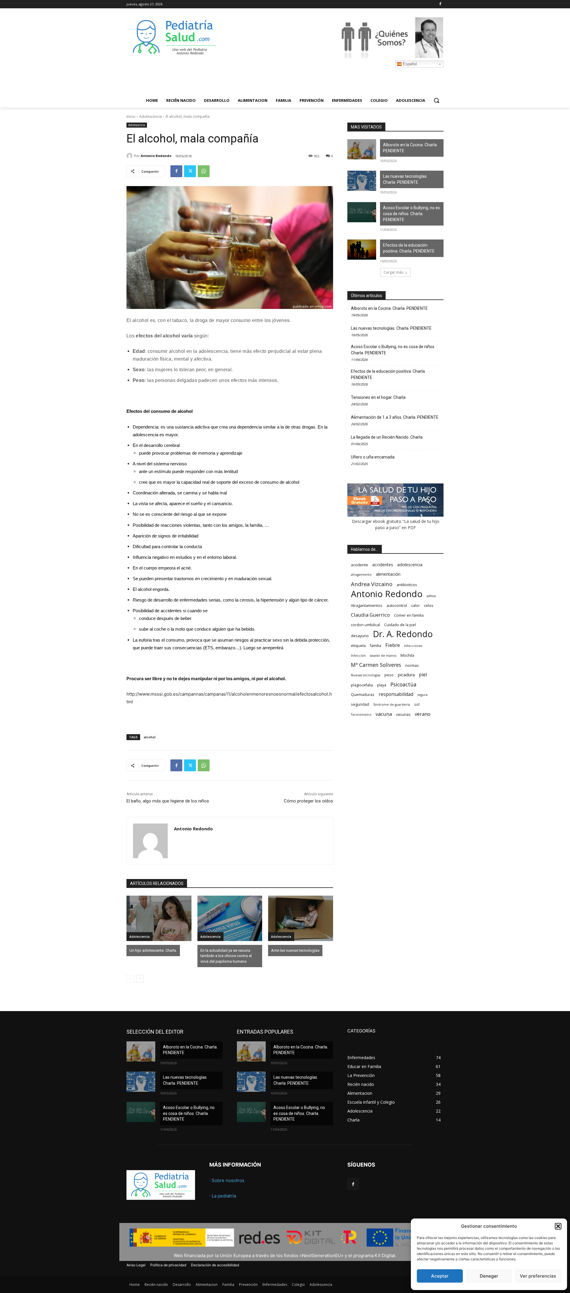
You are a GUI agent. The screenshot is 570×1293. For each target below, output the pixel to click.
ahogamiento (361, 574)
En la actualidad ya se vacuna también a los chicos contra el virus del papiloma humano (226, 955)
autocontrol (397, 605)
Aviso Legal (135, 1265)
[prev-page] (130, 979)
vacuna (384, 714)
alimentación (388, 574)
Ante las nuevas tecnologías (295, 950)
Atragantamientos (366, 605)
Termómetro (361, 715)
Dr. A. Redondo (403, 634)
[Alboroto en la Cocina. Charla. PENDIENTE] (361, 149)
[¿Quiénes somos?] (332, 37)
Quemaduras (362, 694)
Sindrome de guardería (391, 704)
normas (412, 665)
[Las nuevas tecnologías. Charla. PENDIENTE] (361, 181)
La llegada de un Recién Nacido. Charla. (387, 437)
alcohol (150, 737)
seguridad (360, 704)
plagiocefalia (362, 685)
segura (422, 695)
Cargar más (393, 272)
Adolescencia (150, 116)
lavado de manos (383, 655)
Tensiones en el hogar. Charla (378, 397)
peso (389, 675)
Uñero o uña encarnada (373, 457)
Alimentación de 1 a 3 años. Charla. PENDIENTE (394, 417)
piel (423, 675)
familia (375, 645)
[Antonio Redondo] (130, 156)
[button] (558, 1226)
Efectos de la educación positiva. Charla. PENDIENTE (409, 248)
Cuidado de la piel (400, 624)
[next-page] (139, 979)
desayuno (360, 635)
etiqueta (358, 645)
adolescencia (409, 564)
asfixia (431, 596)
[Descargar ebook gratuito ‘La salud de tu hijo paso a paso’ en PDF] (395, 515)
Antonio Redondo (156, 155)
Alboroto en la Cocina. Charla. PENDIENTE (410, 147)
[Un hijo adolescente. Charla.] (158, 918)
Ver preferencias (538, 1276)
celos (428, 605)
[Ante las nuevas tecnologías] (300, 918)
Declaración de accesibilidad (215, 1265)
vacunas (403, 714)
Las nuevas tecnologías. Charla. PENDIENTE (405, 179)
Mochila (407, 655)
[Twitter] (190, 171)
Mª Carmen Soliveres (376, 665)
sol (416, 704)
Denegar (489, 1276)
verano (422, 714)
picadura (406, 675)
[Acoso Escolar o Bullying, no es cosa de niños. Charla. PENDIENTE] (361, 212)
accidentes (382, 564)
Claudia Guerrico (370, 615)
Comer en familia (409, 615)
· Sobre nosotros (226, 1180)
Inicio (130, 116)
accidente (359, 564)
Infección (358, 655)
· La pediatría (222, 1196)
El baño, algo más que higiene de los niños (167, 801)
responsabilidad (396, 694)
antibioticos (407, 584)
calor (415, 605)
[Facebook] (440, 4)
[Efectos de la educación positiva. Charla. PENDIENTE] (361, 249)
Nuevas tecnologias (365, 675)
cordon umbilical (365, 624)
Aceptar (440, 1276)
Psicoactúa (403, 684)
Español (409, 64)
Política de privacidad (168, 1265)
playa (381, 685)
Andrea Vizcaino (371, 584)
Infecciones (413, 646)
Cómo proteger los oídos (308, 801)
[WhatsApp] (204, 171)
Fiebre (392, 645)
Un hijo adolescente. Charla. (153, 950)
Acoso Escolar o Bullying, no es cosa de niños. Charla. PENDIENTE (411, 213)
